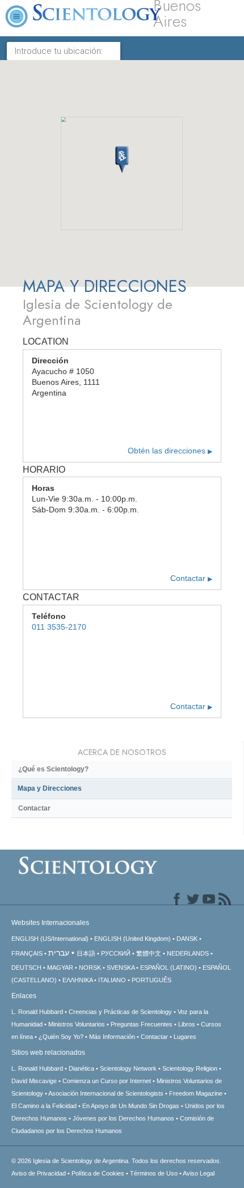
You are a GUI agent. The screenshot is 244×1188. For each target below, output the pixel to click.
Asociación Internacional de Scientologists (105, 1093)
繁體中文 (148, 953)
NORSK (90, 967)
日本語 (86, 953)
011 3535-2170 (59, 627)
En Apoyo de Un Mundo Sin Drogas (130, 1105)
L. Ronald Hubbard (37, 1011)
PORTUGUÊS (151, 980)
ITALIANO (112, 980)
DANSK (186, 938)
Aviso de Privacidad (38, 1173)
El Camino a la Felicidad (44, 1105)
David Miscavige (34, 1080)
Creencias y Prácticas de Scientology (120, 1011)
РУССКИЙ (116, 953)
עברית (58, 952)
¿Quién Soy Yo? (61, 1036)
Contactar (191, 578)
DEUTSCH (26, 967)
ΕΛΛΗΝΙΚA (77, 980)
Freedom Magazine (195, 1093)
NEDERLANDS (188, 953)
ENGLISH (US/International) (50, 938)
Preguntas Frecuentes (142, 1024)
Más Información (112, 1036)
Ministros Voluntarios (76, 1024)
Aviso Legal (198, 1173)
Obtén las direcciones (170, 451)
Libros (186, 1024)
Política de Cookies (97, 1173)
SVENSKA (120, 967)
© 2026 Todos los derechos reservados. (116, 1160)
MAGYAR (60, 967)
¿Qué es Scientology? (53, 769)
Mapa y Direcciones (50, 788)
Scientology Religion (189, 1068)
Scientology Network (128, 1068)
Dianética (81, 1068)
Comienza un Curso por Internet (106, 1080)
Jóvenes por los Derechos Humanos (123, 1118)
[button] (122, 160)
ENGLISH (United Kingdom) (132, 938)
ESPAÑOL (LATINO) (168, 967)
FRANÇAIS (27, 953)
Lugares (185, 1036)
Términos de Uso (154, 1173)
